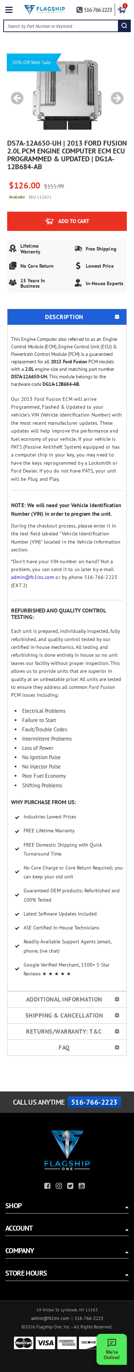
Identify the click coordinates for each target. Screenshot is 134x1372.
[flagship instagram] (60, 1186)
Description (64, 317)
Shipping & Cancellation (64, 1015)
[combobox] (61, 25)
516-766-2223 (98, 9)
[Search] (124, 26)
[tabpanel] (67, 94)
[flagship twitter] (71, 1186)
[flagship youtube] (82, 1186)
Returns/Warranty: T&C (64, 1031)
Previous (14, 94)
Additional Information (64, 999)
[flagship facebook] (48, 1186)
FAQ (64, 1047)
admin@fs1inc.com (32, 577)
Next (114, 94)
